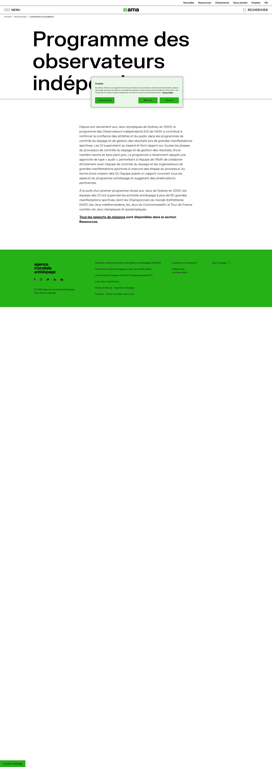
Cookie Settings (12, 763)
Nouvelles (188, 2)
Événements (222, 2)
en (266, 2)
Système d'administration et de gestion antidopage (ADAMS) (128, 262)
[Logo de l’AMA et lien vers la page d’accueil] (131, 10)
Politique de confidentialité (179, 271)
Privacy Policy (167, 93)
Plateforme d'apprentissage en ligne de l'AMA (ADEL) (123, 269)
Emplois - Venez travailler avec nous (114, 294)
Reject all (148, 100)
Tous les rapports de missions (102, 217)
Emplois (256, 2)
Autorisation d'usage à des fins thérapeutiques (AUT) (123, 275)
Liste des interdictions (107, 281)
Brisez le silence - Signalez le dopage (115, 287)
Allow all (169, 100)
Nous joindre (240, 2)
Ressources (204, 2)
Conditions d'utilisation (184, 262)
